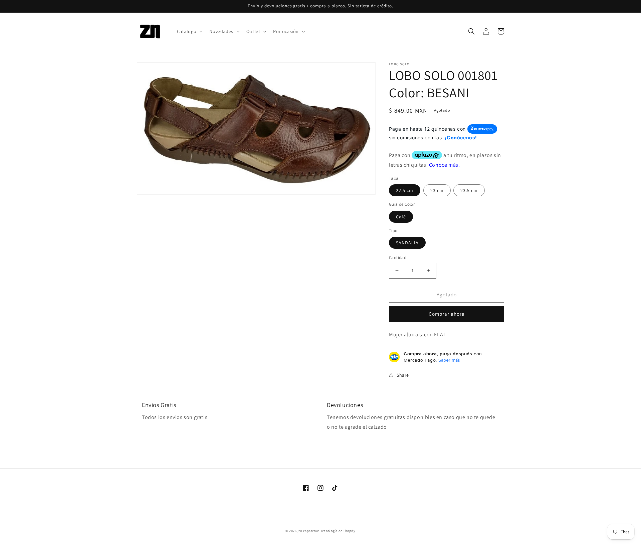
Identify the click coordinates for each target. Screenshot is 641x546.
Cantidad (397, 257)
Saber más (449, 360)
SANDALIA (407, 243)
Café (401, 217)
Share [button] (403, 375)
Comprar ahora (447, 314)
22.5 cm (404, 190)
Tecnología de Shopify (338, 531)
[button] (189, 31)
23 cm (437, 190)
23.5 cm (469, 190)
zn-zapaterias (308, 531)
